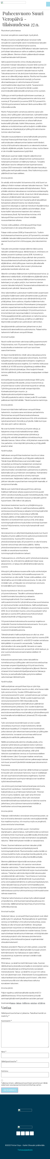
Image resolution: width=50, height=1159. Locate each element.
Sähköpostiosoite (9, 1061)
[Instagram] (32, 1133)
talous (18, 1003)
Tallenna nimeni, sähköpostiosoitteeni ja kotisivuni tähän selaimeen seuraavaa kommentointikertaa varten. (24, 1084)
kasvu (12, 1003)
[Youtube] (27, 1133)
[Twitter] (23, 1133)
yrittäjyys (41, 1003)
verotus (33, 1003)
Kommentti (6, 1021)
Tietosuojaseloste (25, 1150)
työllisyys (26, 1003)
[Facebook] (18, 1133)
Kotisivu (4, 1071)
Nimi (3, 1052)
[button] (48, 4)
